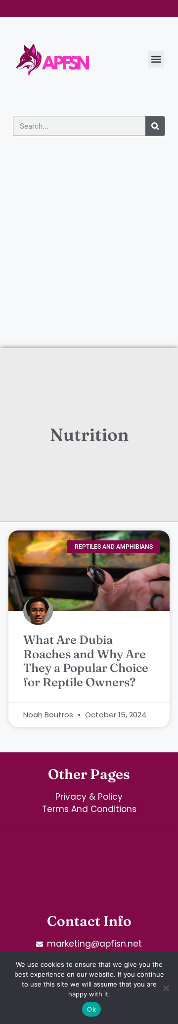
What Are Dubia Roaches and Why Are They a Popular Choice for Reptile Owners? (85, 661)
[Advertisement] (89, 254)
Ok (91, 1009)
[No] (166, 988)
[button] (156, 59)
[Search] (155, 126)
